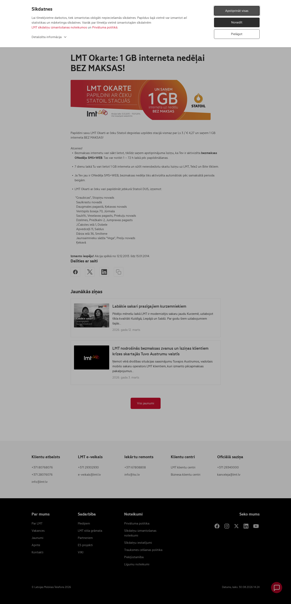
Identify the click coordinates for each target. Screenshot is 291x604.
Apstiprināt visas (236, 11)
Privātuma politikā (104, 27)
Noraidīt (236, 22)
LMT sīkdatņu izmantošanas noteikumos (59, 27)
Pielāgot (236, 34)
